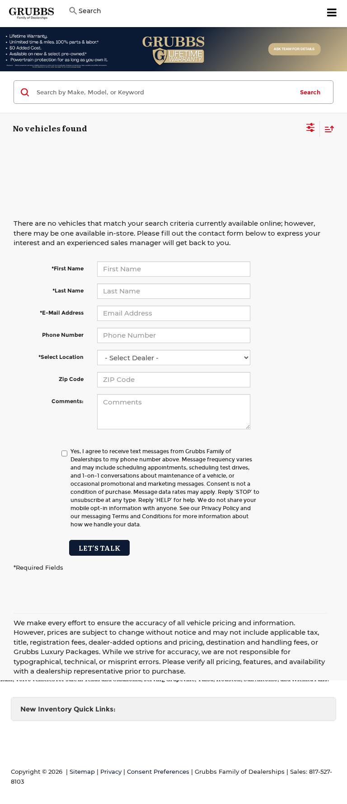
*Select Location (61, 356)
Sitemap (82, 771)
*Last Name (68, 290)
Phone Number (63, 334)
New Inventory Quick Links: (68, 709)
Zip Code (71, 379)
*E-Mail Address (62, 312)
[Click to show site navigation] (332, 13)
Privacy (111, 771)
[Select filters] (310, 129)
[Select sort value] (327, 129)
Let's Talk (99, 548)
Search (310, 92)
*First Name (68, 268)
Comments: (68, 401)
